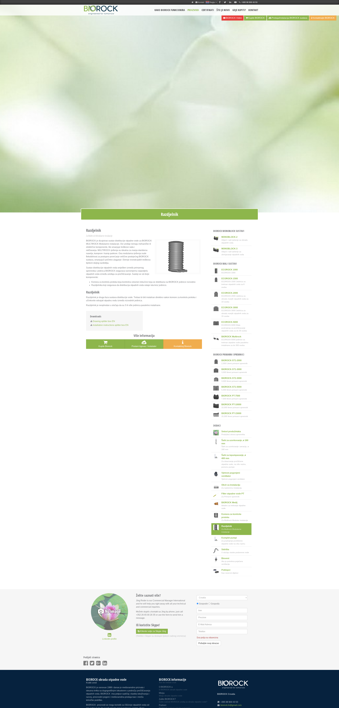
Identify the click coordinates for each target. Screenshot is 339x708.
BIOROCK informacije (172, 679)
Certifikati (208, 10)
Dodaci (217, 425)
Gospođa (215, 604)
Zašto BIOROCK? (183, 700)
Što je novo (223, 10)
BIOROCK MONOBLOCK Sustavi (228, 231)
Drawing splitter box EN (104, 321)
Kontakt (253, 10)
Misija (170, 694)
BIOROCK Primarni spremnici (228, 354)
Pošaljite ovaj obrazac (208, 643)
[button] (211, 2)
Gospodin (203, 604)
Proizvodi (193, 10)
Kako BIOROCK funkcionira (170, 10)
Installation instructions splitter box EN (110, 325)
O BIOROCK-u (173, 688)
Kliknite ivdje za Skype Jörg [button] (153, 631)
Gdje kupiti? (239, 10)
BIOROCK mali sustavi (225, 263)
